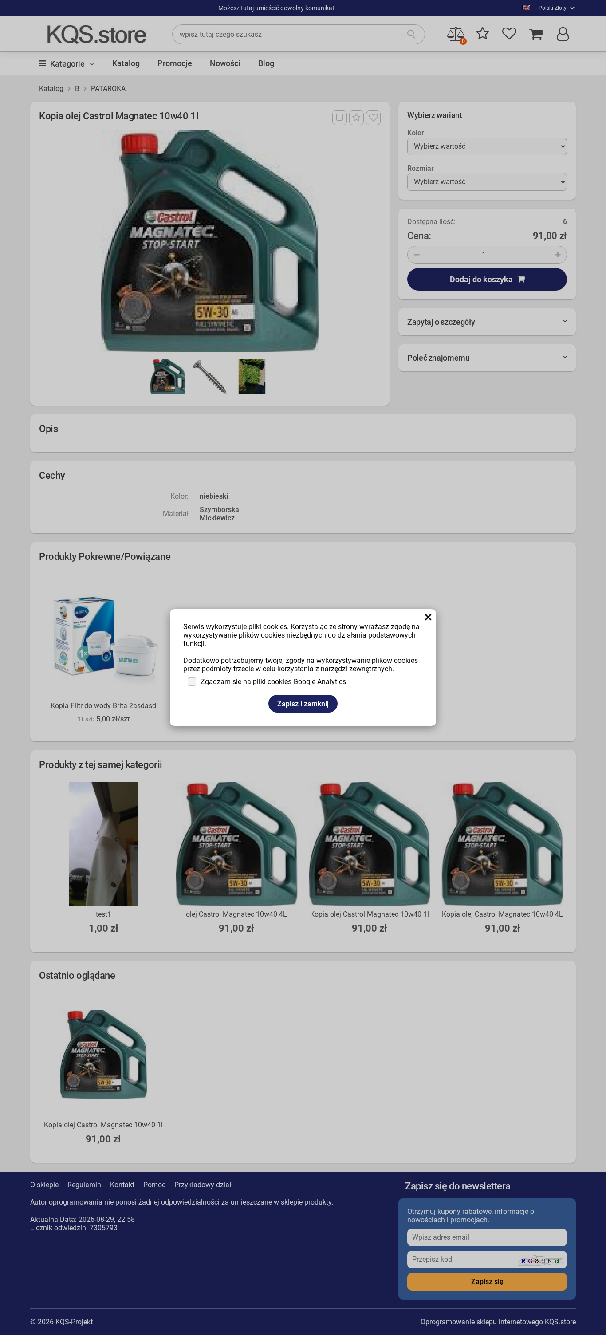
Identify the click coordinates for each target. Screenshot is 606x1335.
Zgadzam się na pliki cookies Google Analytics (273, 681)
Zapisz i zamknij (303, 704)
